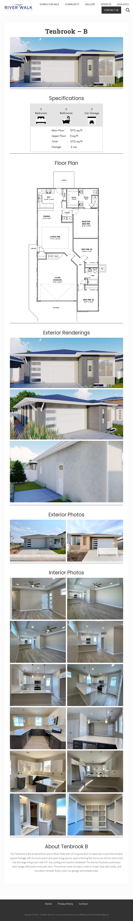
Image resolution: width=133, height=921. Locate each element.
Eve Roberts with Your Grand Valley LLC (93, 914)
